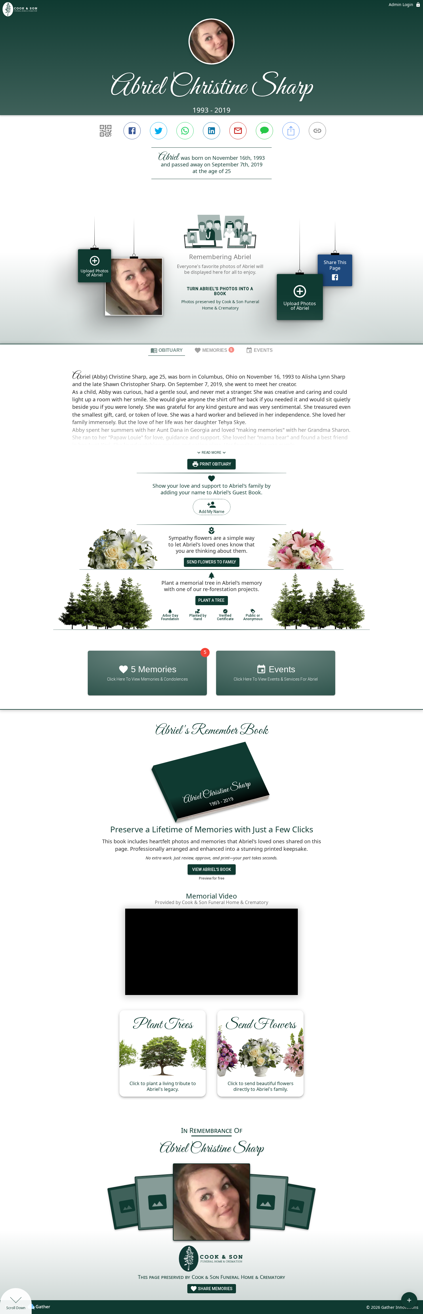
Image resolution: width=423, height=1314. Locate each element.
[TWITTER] (158, 130)
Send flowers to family (211, 562)
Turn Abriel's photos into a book (220, 291)
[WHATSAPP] (185, 130)
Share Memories (215, 1288)
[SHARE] (291, 130)
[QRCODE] (105, 130)
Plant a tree (211, 600)
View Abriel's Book (211, 869)
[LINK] (317, 130)
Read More (211, 453)
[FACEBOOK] (132, 130)
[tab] (166, 350)
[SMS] (264, 130)
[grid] (211, 271)
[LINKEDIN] (211, 130)
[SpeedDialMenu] (409, 1300)
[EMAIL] (238, 130)
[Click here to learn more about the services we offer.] (211, 1259)
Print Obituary (215, 464)
